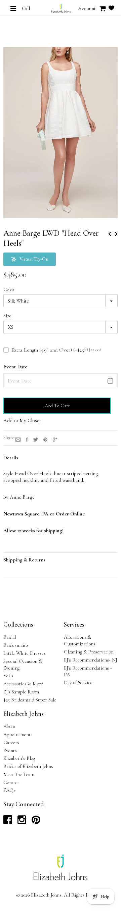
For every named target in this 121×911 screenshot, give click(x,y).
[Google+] (55, 439)
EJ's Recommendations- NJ (90, 660)
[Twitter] (35, 439)
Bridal (9, 637)
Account (87, 8)
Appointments (18, 734)
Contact (11, 782)
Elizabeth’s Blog (19, 758)
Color (8, 289)
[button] (29, 259)
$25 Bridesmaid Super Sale (29, 700)
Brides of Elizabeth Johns (28, 766)
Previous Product (109, 234)
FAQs (9, 790)
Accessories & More (23, 684)
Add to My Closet (22, 420)
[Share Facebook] (27, 439)
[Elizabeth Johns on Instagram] (21, 822)
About (9, 726)
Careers (11, 742)
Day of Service (78, 682)
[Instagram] (18, 439)
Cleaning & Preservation (89, 652)
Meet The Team (18, 774)
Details (10, 458)
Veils (8, 676)
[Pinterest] (45, 439)
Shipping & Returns (24, 560)
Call (26, 8)
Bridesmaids (16, 645)
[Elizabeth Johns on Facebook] (7, 822)
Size (7, 316)
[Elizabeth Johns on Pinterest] (36, 822)
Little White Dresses (24, 653)
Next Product (116, 234)
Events (10, 750)
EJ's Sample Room (21, 692)
